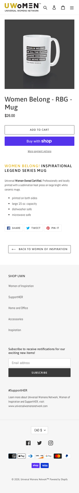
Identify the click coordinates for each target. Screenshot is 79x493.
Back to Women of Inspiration (42, 249)
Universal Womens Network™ (35, 479)
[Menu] (71, 7)
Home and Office (18, 308)
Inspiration (14, 330)
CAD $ (38, 430)
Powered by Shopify (59, 479)
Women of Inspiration (21, 286)
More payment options (39, 151)
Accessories (15, 319)
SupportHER (15, 297)
